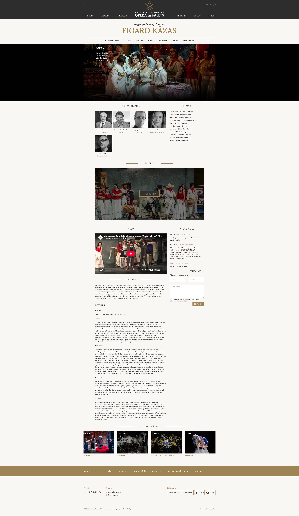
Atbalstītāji (140, 471)
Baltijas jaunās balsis (178, 471)
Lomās (128, 41)
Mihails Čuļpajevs (181, 132)
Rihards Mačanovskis (183, 117)
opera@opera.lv (114, 492)
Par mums (197, 16)
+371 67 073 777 (92, 492)
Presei (198, 471)
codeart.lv (211, 509)
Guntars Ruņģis (185, 135)
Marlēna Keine (182, 140)
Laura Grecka (182, 126)
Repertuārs (88, 16)
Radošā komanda (112, 41)
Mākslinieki (182, 16)
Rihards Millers (187, 112)
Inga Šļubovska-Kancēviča (187, 120)
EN (84, 4)
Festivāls (107, 471)
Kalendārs (104, 16)
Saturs (175, 41)
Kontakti (211, 16)
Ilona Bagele (182, 123)
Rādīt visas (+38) (197, 271)
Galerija (139, 41)
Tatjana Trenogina (184, 115)
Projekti (156, 471)
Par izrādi (162, 41)
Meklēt (209, 4)
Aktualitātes (90, 471)
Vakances (123, 471)
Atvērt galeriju (149, 194)
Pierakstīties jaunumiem (180, 493)
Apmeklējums (121, 16)
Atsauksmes (188, 41)
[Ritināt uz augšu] (294, 511)
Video (150, 41)
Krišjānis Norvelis (182, 129)
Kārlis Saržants (182, 137)
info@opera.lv (113, 495)
